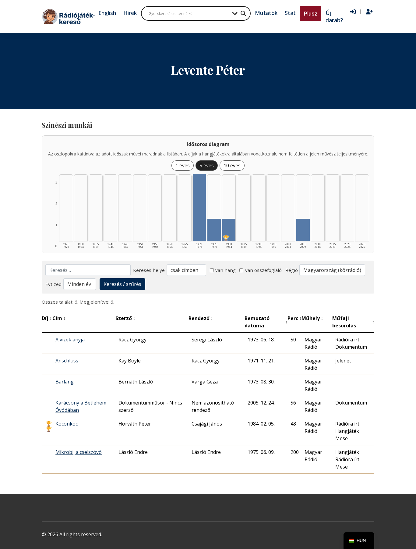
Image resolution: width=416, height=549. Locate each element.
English (107, 12)
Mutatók (266, 12)
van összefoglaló (263, 270)
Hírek (130, 12)
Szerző (125, 318)
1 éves (182, 165)
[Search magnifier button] (243, 13)
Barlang (64, 381)
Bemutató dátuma (266, 322)
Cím (58, 318)
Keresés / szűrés (122, 284)
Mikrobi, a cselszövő (78, 452)
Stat (290, 12)
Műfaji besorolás (353, 322)
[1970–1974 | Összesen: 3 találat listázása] (199, 207)
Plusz (310, 13)
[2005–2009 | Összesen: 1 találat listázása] (303, 230)
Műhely (312, 318)
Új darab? (334, 16)
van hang (225, 270)
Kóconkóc (66, 423)
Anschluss (66, 360)
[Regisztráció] (369, 12)
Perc (294, 318)
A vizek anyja (70, 339)
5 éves (206, 165)
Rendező (201, 318)
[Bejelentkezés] (353, 12)
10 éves (232, 165)
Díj (47, 318)
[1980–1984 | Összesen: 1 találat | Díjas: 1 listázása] (229, 230)
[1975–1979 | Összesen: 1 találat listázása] (214, 230)
